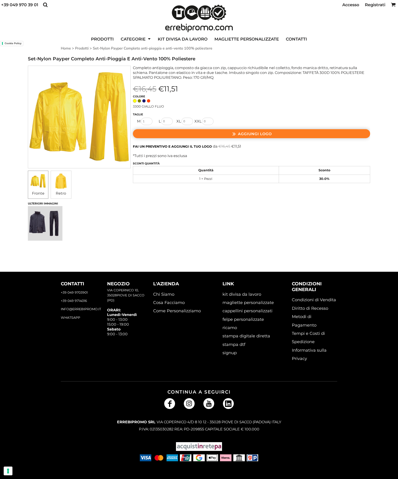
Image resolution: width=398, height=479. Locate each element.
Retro (61, 193)
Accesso (350, 4)
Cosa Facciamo (169, 302)
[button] (45, 4)
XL (178, 121)
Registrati (375, 4)
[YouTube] (208, 403)
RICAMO (229, 327)
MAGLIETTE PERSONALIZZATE (248, 302)
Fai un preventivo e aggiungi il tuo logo (172, 146)
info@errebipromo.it (81, 309)
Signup (229, 352)
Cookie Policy (13, 43)
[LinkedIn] (228, 403)
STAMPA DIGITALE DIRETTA (246, 336)
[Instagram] (189, 403)
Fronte (38, 193)
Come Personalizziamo (177, 310)
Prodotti (82, 48)
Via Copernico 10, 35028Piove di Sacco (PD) (125, 295)
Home (66, 48)
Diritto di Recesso (310, 308)
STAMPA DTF (233, 344)
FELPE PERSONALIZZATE (243, 319)
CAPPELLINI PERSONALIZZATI (247, 310)
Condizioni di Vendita (314, 299)
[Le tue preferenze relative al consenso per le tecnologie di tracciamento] (8, 471)
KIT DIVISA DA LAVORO (241, 294)
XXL (198, 121)
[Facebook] (169, 403)
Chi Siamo (163, 294)
